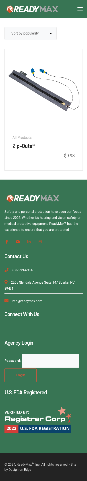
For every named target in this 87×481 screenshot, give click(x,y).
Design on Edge (20, 470)
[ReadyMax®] (32, 8)
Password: (13, 361)
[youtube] (18, 241)
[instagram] (40, 241)
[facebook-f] (6, 241)
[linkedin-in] (29, 241)
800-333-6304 (22, 270)
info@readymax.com (27, 301)
